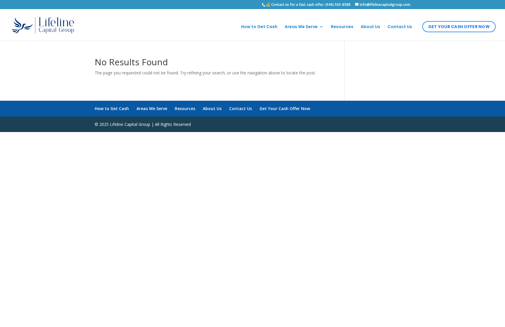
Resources (342, 27)
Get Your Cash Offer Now (459, 27)
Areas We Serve (301, 27)
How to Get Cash (259, 27)
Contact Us (400, 27)
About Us (370, 27)
